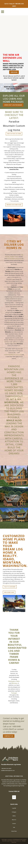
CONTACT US (8, 736)
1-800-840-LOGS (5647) (12, 727)
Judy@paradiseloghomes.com (8, 770)
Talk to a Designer (9, 586)
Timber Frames (14, 497)
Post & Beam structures (14, 258)
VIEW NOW (14, 72)
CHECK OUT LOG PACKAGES (13, 105)
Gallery (14, 815)
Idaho (18, 681)
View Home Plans (9, 592)
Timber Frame (14, 256)
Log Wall (14, 808)
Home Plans (14, 831)
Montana (14, 683)
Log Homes (14, 476)
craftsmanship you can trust (12, 354)
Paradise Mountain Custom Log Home (14, 126)
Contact (14, 823)
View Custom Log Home (14, 133)
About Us (14, 819)
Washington (12, 681)
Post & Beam (14, 518)
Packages (14, 693)
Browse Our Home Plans (14, 204)
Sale (14, 827)
